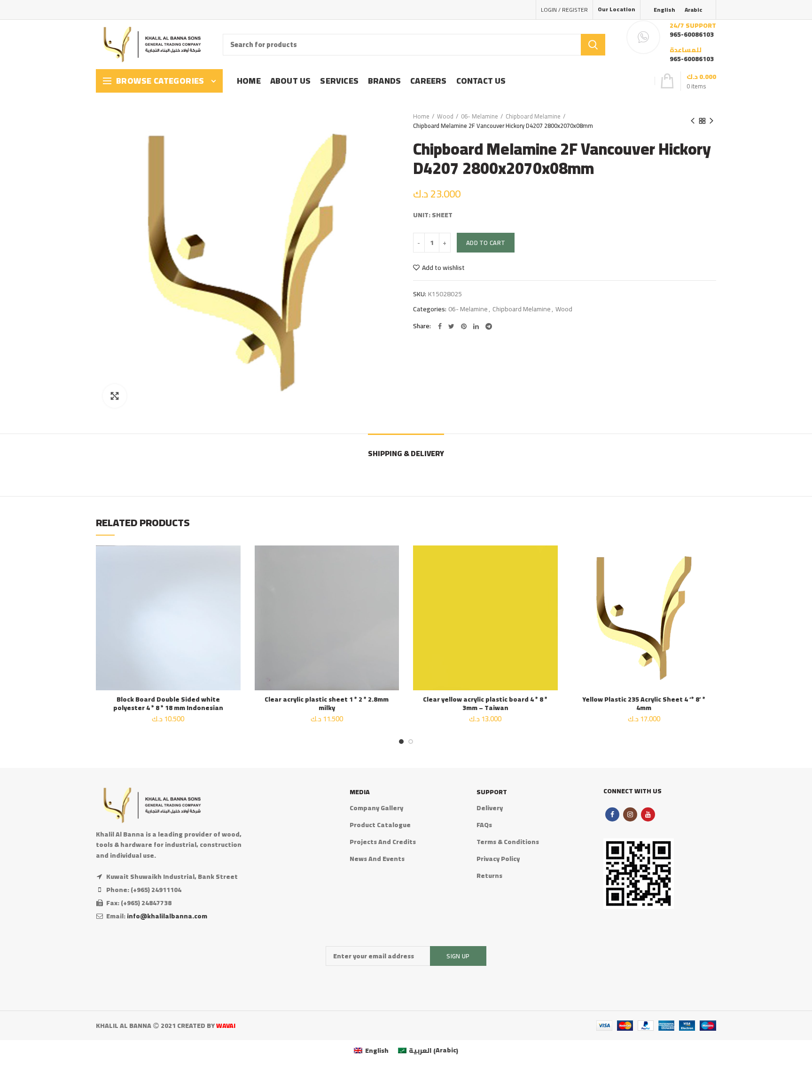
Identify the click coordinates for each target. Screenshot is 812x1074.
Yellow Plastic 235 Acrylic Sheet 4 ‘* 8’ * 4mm (643, 703)
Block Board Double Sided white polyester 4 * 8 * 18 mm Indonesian (168, 703)
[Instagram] (630, 814)
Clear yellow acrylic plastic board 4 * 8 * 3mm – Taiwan (485, 703)
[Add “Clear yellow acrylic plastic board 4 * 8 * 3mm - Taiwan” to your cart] (550, 581)
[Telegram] (488, 326)
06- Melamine (479, 116)
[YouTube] (648, 814)
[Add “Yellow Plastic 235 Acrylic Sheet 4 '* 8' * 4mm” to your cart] (709, 581)
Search (593, 44)
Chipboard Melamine (533, 116)
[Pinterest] (464, 326)
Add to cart (485, 242)
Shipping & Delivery (406, 453)
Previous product (692, 121)
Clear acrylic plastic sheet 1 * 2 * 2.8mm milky (327, 703)
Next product (711, 121)
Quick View (233, 603)
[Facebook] (440, 326)
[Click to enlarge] (114, 396)
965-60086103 (692, 34)
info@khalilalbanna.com (167, 916)
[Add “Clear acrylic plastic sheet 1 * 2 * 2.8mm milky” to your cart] (392, 581)
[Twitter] (451, 326)
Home (421, 116)
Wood (445, 116)
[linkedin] (476, 326)
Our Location (616, 9)
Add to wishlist (443, 267)
